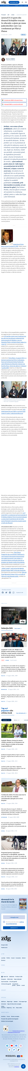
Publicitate (4, 947)
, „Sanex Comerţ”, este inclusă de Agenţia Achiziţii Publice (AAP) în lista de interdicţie (13, 568)
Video (3, 965)
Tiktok (18, 1049)
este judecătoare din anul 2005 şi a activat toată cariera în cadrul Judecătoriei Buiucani (13, 411)
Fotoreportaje (23, 1001)
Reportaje (4, 689)
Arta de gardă (13, 981)
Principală (3, 14)
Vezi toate (17, 628)
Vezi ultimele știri (21, 713)
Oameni (16, 1001)
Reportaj (9, 1007)
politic (18, 985)
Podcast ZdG (18, 976)
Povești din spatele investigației (9, 1019)
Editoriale (10, 979)
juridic (14, 985)
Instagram (20, 1045)
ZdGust (3, 990)
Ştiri (8, 14)
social (23, 985)
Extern (24, 958)
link (5, 619)
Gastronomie (4, 981)
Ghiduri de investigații (7, 1021)
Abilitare (3, 1001)
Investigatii (5, 1012)
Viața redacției (18, 979)
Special (3, 997)
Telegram (7, 1045)
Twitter (14, 1049)
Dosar (7, 660)
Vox (14, 1007)
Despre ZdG (4, 945)
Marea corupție (15, 1016)
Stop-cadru (19, 1007)
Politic (3, 675)
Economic (18, 958)
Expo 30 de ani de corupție (14, 1004)
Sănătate (11, 976)
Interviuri (4, 817)
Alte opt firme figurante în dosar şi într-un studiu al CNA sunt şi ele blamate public (14, 574)
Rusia (17, 720)
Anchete (3, 1007)
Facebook (16, 1045)
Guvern (6, 720)
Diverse (3, 960)
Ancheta (3, 1016)
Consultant (15, 984)
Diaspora (3, 979)
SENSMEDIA (16, 1066)
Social (3, 863)
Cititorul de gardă (6, 984)
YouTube (11, 1045)
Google (9, 1049)
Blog (3, 972)
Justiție (12, 14)
